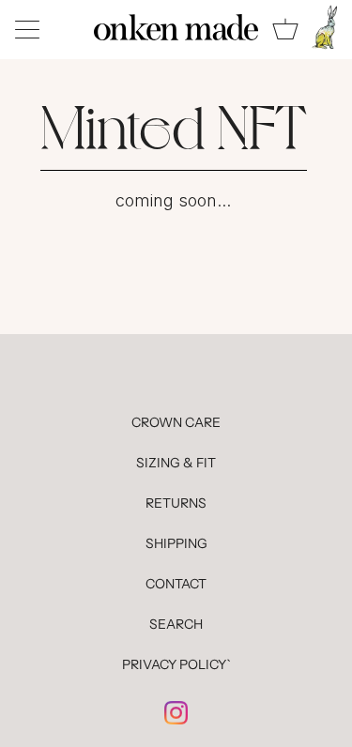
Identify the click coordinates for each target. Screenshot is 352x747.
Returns (176, 503)
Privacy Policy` (176, 664)
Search (176, 624)
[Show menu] (29, 29)
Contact (176, 583)
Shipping (176, 543)
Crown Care (176, 422)
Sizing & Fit (176, 462)
